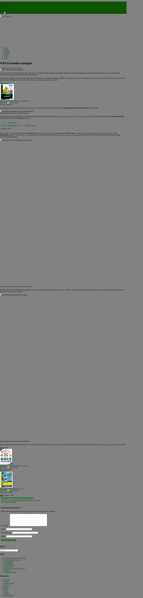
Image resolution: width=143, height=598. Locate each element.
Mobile (6, 49)
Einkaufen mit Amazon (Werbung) (14, 568)
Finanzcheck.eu (9, 567)
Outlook (24, 498)
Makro (10, 498)
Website (3, 536)
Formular (5, 133)
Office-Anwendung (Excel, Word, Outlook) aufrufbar (73, 116)
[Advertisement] (63, 31)
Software (6, 51)
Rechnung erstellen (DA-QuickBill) (15, 558)
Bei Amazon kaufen (6, 104)
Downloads (7, 4)
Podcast (6, 592)
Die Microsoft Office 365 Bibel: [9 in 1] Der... (14, 465)
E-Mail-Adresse (6, 532)
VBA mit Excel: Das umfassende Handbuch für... (15, 101)
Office (20, 498)
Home (6, 48)
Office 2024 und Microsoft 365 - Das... (12, 488)
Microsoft (15, 498)
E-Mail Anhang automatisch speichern (41, 80)
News (5, 58)
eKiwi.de (7, 6)
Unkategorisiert (8, 595)
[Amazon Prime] (12, 103)
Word (31, 498)
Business (6, 581)
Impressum (7, 11)
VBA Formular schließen (8, 502)
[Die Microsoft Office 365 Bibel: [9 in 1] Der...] (6, 464)
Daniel (14, 68)
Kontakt (6, 2)
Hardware (7, 53)
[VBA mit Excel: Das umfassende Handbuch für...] (7, 99)
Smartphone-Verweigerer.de (12, 560)
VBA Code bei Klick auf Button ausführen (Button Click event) (20, 500)
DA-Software (8, 563)
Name (3, 529)
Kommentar (5, 525)
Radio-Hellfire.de (9, 565)
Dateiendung (102, 78)
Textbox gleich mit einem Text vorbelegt (67, 135)
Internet (6, 55)
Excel (6, 498)
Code (2, 498)
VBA (28, 498)
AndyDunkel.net (9, 561)
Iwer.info (6, 570)
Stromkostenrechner (10, 7)
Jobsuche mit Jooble (10, 572)
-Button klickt (57, 444)
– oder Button (110, 444)
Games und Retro (9, 583)
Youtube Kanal (8, 9)
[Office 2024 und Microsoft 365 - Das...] (6, 487)
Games (6, 56)
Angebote (7, 580)
